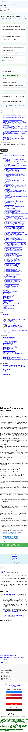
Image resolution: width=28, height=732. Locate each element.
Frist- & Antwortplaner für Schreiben (12, 36)
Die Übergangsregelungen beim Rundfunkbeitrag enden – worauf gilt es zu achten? (12, 722)
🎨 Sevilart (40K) (14, 704)
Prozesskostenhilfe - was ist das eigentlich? (14, 186)
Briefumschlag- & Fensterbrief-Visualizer (12, 33)
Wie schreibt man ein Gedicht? (12, 284)
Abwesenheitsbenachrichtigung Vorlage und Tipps (16, 218)
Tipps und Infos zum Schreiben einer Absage (15, 221)
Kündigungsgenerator (8, 71)
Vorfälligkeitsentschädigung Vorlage (13, 210)
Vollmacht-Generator (8, 57)
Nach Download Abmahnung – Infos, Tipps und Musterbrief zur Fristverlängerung (13, 724)
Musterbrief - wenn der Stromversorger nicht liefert (16, 185)
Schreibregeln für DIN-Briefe (11, 275)
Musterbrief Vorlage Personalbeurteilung (14, 280)
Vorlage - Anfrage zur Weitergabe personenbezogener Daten (12, 212)
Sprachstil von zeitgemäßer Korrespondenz (14, 232)
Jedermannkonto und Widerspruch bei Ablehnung (16, 234)
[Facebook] (24, 572)
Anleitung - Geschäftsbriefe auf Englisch (14, 224)
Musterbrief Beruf (6, 298)
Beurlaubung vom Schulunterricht (12, 260)
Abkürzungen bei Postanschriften (12, 229)
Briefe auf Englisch (9, 285)
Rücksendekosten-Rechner (9, 82)
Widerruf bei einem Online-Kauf (12, 254)
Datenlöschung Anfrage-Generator (11, 60)
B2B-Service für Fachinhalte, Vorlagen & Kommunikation (12, 657)
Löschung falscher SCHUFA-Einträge (13, 249)
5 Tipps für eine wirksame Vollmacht (14, 720)
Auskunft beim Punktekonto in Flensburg (14, 259)
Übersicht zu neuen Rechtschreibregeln (13, 271)
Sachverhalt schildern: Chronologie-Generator (14, 29)
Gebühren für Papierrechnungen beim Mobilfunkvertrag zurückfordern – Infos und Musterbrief (13, 718)
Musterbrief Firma (6, 293)
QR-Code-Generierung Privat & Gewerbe (13, 39)
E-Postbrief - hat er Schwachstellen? (13, 231)
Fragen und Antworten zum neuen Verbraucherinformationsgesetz (12, 199)
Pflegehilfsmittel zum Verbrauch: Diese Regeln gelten (14, 122)
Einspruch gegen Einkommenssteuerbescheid (15, 277)
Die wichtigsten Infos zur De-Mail (12, 237)
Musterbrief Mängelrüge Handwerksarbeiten (14, 261)
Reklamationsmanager (8, 78)
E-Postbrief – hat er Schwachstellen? (11, 598)
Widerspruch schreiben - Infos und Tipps (14, 174)
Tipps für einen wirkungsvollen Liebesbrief (14, 226)
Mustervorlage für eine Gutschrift (12, 248)
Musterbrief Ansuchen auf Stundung (13, 270)
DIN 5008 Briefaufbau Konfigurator (11, 26)
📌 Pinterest (14, 698)
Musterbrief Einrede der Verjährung (13, 235)
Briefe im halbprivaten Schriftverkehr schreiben (15, 223)
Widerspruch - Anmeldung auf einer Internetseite (15, 242)
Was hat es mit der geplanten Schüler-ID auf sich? (13, 121)
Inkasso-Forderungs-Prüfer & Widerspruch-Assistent (13, 97)
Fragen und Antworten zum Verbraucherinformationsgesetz (12, 170)
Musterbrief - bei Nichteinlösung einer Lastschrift (16, 208)
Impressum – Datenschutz (5, 652)
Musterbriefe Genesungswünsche (12, 263)
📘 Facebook (14, 691)
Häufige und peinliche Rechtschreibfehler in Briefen (16, 244)
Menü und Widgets (4, 7)
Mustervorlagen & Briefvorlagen (7, 655)
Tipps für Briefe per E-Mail (11, 265)
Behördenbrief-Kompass (9, 50)
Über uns (5, 306)
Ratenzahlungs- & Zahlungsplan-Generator (13, 101)
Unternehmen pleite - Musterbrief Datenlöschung (15, 168)
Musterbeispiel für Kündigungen (12, 253)
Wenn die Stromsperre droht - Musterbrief (14, 173)
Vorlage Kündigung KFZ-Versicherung (13, 255)
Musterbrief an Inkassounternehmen (13, 171)
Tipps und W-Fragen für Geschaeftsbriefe (14, 216)
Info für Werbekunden (5, 659)
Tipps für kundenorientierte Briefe (12, 266)
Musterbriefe (2, 1)
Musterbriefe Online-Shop (8, 305)
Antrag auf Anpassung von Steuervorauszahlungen (16, 243)
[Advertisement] (14, 391)
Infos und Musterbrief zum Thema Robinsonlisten (16, 239)
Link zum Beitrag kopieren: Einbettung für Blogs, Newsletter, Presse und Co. (14, 545)
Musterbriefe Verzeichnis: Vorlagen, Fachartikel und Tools (15, 303)
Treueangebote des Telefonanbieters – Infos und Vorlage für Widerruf (13, 727)
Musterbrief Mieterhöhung (8, 300)
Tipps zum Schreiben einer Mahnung (13, 279)
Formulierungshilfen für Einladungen (13, 256)
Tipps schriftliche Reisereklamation (12, 282)
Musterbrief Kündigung (8, 296)
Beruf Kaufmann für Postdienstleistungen (14, 214)
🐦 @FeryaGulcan (14, 710)
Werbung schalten (6, 309)
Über (2, 567)
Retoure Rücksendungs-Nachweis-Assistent (13, 85)
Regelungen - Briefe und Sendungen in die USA (15, 228)
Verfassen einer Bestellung (11, 276)
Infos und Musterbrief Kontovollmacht (13, 250)
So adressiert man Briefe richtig (12, 233)
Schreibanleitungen (7, 301)
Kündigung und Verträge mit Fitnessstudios (14, 190)
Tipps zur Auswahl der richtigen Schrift (13, 219)
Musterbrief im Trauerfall (10, 287)
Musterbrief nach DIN (7, 297)
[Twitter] (26, 572)
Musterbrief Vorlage (7, 292)
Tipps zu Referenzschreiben (11, 269)
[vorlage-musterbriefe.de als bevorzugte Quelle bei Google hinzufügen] (14, 686)
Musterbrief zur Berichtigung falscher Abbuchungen (16, 245)
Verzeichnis (14, 558)
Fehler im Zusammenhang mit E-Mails (13, 247)
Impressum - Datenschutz (8, 308)
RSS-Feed (5, 302)
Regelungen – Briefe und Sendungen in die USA (14, 366)
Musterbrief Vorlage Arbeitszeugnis (13, 281)
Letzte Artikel (6, 567)
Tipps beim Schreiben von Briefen (12, 274)
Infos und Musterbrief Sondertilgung (13, 238)
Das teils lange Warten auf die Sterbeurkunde (12, 120)
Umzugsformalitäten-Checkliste (10, 53)
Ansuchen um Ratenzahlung (11, 272)
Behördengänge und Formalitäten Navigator (13, 47)
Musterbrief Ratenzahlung (15, 321)
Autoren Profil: (11, 571)
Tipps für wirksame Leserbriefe (12, 264)
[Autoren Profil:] (3, 573)
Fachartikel (5, 158)
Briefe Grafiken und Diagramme (10, 291)
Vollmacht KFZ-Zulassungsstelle (12, 258)
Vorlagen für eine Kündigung (11, 240)
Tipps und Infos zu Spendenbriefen (12, 222)
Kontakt (4, 307)
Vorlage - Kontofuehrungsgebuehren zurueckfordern (16, 213)
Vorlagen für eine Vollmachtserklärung (13, 227)
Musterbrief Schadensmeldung (11, 286)
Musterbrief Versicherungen (9, 295)
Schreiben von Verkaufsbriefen (12, 268)
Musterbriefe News (7, 314)
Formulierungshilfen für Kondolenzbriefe (14, 251)
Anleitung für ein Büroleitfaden (12, 217)
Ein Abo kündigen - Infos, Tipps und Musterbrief (15, 161)
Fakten (4, 370)
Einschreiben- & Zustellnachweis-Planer (12, 89)
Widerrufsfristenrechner (9, 68)
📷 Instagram (14, 695)
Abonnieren (4, 150)
